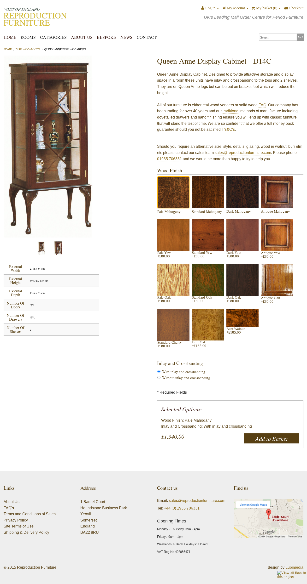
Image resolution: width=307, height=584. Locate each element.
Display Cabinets (28, 49)
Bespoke (106, 37)
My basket (266, 7)
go (300, 37)
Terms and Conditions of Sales (30, 514)
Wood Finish (169, 170)
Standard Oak (202, 299)
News (126, 37)
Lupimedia (294, 567)
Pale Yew (164, 254)
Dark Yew (233, 254)
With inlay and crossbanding (183, 372)
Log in (209, 7)
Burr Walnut (235, 330)
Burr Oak (199, 344)
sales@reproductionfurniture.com (243, 153)
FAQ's (9, 508)
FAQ (262, 105)
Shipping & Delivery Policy (26, 532)
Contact (147, 37)
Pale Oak (164, 299)
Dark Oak (233, 299)
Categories (53, 37)
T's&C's (228, 129)
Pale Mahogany (169, 212)
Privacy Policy (16, 520)
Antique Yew (270, 254)
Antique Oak (270, 299)
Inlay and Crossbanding (180, 363)
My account (235, 7)
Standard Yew (202, 254)
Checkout (295, 7)
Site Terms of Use (19, 526)
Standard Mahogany (207, 212)
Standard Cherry (169, 344)
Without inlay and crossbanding (186, 378)
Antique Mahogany (275, 211)
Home (10, 37)
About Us (82, 37)
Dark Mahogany (238, 211)
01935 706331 (169, 159)
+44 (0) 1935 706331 (182, 508)
